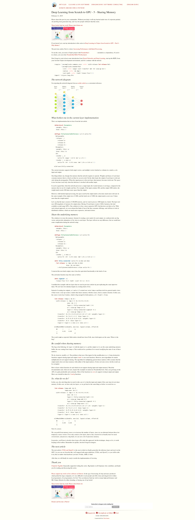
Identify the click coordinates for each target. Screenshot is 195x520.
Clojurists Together (57, 466)
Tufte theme (106, 518)
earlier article (82, 83)
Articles (62, 4)
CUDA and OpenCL (68, 450)
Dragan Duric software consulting (107, 4)
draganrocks (91, 513)
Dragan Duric (133, 4)
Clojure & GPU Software (79, 4)
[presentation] (97, 295)
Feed (117, 513)
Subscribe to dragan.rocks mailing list (102, 504)
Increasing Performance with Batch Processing (88, 49)
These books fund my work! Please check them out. (67, 25)
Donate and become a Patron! (72, 8)
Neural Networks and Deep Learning (94, 58)
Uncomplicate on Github (105, 513)
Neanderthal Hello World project (77, 55)
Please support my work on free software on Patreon (67, 474)
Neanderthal (84, 53)
